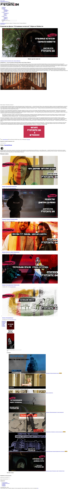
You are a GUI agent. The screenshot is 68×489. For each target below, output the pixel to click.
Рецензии (28, 139)
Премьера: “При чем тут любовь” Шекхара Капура (10, 252)
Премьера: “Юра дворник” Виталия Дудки (9, 186)
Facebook (3, 323)
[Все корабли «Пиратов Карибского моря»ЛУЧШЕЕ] (27, 373)
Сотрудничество (4, 482)
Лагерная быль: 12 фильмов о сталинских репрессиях (55, 431)
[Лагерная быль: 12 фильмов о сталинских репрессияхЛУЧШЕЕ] (27, 431)
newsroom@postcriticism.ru (4, 1)
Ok (37, 488)
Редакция (3, 484)
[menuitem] (4, 7)
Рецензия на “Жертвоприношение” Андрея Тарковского (55, 412)
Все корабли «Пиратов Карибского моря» (53, 373)
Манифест (3, 485)
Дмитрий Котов (5, 139)
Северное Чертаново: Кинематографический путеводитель (56, 451)
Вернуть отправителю (49, 392)
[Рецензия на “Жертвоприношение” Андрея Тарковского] (27, 412)
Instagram (3, 326)
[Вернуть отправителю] (27, 392)
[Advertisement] (34, 97)
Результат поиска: (5, 20)
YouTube (3, 325)
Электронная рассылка (5, 483)
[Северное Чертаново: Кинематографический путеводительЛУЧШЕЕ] (27, 451)
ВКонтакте (4, 321)
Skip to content (2, 0)
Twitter (3, 324)
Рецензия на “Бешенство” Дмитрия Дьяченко (10, 219)
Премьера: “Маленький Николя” (7, 317)
